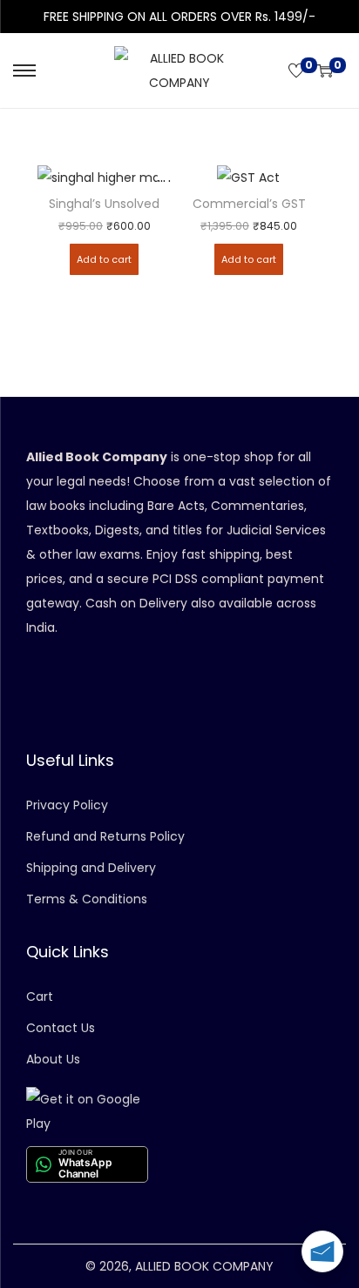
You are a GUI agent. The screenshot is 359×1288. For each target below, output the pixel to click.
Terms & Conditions (86, 899)
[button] (165, 172)
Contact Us (60, 1027)
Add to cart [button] (104, 259)
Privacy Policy (67, 805)
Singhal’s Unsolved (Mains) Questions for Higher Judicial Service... (105, 204)
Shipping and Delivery (91, 867)
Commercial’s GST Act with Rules (249, 204)
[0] (296, 70)
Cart (39, 996)
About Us (53, 1059)
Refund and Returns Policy (105, 836)
